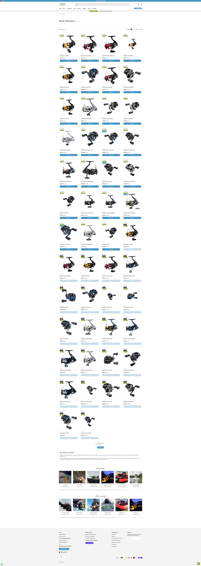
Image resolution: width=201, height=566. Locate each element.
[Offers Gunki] (107, 505)
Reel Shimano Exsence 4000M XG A (87, 181)
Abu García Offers (65, 512)
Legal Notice (114, 534)
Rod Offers (65, 485)
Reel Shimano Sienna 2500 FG (86, 55)
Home (59, 13)
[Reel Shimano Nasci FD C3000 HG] (69, 170)
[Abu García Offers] (65, 505)
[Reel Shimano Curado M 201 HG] (111, 107)
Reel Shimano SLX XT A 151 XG (86, 433)
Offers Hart (121, 512)
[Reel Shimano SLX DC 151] (69, 296)
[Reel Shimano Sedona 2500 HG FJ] (90, 359)
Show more (100, 447)
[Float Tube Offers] (121, 477)
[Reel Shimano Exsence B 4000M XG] (90, 201)
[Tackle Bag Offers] (107, 477)
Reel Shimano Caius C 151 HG (107, 370)
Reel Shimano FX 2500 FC (64, 55)
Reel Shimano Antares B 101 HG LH (129, 181)
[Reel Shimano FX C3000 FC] (132, 233)
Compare (128, 29)
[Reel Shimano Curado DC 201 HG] (132, 390)
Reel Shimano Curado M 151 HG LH (129, 150)
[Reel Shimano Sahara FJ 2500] (111, 327)
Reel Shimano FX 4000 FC (85, 275)
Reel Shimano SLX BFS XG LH (107, 181)
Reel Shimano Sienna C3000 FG (65, 275)
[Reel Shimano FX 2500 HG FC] (132, 44)
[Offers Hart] (121, 505)
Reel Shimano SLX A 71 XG (64, 212)
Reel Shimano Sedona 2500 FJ (86, 118)
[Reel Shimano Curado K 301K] (111, 390)
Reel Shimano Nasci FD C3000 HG (65, 181)
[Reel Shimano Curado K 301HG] (132, 76)
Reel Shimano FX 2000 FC (64, 87)
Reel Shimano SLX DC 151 (64, 307)
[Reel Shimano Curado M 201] (132, 107)
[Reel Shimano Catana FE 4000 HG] (132, 264)
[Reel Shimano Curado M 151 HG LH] (132, 138)
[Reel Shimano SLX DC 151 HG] (90, 76)
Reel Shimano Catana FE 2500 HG (129, 338)
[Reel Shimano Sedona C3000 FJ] (90, 327)
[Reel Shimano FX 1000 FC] (69, 107)
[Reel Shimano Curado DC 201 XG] (132, 359)
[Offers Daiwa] (79, 505)
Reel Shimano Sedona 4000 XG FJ (87, 244)
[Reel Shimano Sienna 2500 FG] (90, 44)
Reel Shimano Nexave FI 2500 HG (65, 370)
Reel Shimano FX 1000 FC (64, 118)
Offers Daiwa (79, 512)
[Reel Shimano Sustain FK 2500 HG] (132, 201)
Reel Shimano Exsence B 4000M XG (87, 212)
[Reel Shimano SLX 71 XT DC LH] (69, 233)
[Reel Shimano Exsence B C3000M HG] (111, 201)
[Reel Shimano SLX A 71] (111, 233)
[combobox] (102, 4)
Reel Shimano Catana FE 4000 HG (129, 275)
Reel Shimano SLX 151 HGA (64, 433)
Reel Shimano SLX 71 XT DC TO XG (86, 150)
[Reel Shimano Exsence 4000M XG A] (90, 170)
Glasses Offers (93, 485)
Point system (114, 544)
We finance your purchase (116, 542)
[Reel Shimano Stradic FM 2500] (69, 138)
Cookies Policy (114, 546)
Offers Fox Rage (93, 512)
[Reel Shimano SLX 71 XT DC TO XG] (90, 138)
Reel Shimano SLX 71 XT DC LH (65, 244)
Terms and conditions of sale (116, 538)
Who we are (114, 536)
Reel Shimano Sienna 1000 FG (107, 87)
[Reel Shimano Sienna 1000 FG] (111, 76)
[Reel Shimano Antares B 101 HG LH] (132, 170)
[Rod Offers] (65, 477)
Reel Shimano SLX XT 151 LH (107, 307)
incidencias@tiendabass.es (66, 538)
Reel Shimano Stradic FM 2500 (65, 150)
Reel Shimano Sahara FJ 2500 (107, 338)
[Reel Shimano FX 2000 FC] (69, 76)
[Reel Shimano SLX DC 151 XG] (90, 296)
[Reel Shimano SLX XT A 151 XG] (90, 421)
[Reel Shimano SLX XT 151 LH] (111, 296)
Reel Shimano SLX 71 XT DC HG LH (108, 150)
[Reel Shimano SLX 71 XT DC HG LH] (111, 138)
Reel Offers (79, 485)
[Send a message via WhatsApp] (2, 564)
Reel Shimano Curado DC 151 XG (86, 401)
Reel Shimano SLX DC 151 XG (86, 307)
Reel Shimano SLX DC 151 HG (86, 87)
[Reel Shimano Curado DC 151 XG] (90, 390)
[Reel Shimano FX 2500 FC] (69, 44)
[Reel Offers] (79, 477)
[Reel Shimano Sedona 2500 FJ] (90, 107)
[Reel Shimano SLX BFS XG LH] (111, 170)
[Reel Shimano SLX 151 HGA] (69, 421)
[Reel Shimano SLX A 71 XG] (69, 201)
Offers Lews (136, 512)
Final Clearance (93, 11)
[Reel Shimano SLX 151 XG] (69, 327)
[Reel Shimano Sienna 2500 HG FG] (111, 44)
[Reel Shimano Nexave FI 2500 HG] (69, 359)
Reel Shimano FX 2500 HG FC (128, 55)
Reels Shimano (63, 13)
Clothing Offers (135, 485)
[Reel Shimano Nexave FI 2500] (69, 390)
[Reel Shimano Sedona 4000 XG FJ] (90, 233)
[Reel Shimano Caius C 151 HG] (111, 359)
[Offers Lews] (136, 505)
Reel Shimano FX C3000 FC (128, 244)
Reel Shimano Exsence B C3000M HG (108, 212)
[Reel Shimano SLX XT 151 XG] (132, 296)
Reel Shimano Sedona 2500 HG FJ (86, 370)
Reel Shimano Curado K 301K (107, 401)
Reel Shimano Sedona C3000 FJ (86, 338)
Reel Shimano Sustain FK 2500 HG (129, 212)
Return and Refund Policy (116, 540)
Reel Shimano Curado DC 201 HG (128, 401)
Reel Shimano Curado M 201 (128, 118)
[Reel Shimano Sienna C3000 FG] (69, 264)
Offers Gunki (107, 512)
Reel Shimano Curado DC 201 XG (128, 370)
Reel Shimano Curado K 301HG (128, 87)
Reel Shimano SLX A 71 (106, 244)
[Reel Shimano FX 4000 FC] (90, 264)
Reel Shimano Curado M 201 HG (107, 118)
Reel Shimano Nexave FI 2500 (65, 401)
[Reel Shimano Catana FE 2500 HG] (132, 327)
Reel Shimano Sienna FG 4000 (107, 275)
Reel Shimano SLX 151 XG (64, 338)
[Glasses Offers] (93, 477)
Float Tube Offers (122, 485)
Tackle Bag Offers (107, 485)
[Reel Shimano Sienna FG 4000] (111, 264)
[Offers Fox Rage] (93, 505)
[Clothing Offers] (136, 477)
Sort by (60, 29)
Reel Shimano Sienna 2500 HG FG (108, 55)
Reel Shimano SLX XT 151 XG (128, 307)
